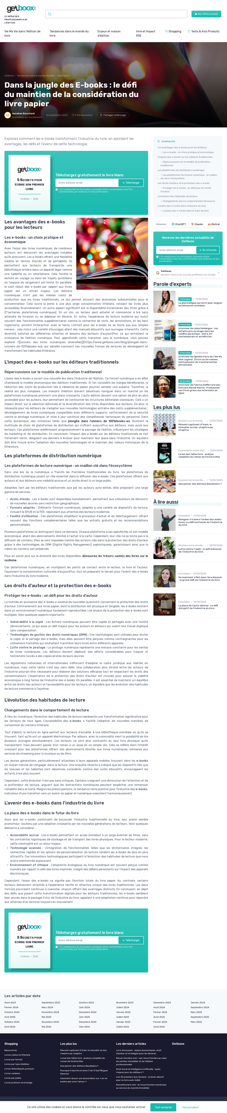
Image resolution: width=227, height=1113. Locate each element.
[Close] (178, 530)
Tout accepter (163, 1107)
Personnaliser (190, 1107)
